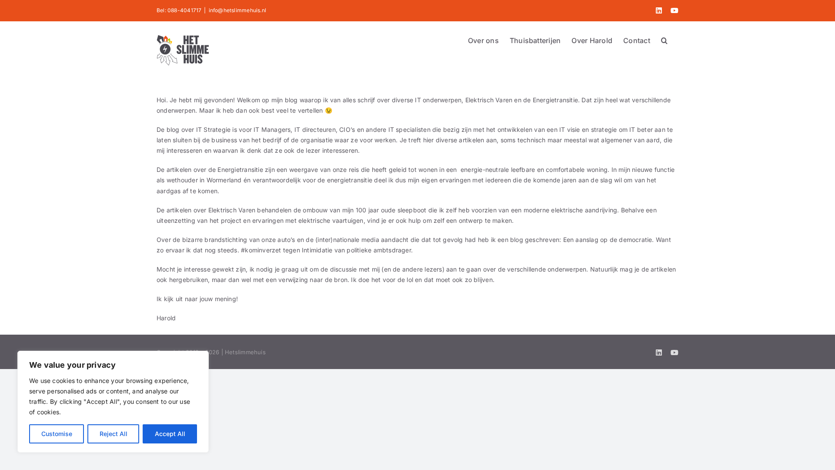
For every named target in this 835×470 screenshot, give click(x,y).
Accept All (170, 433)
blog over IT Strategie (199, 129)
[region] (113, 402)
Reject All (113, 433)
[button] (664, 39)
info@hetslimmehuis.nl (237, 10)
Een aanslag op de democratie (607, 239)
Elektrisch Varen (231, 210)
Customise (56, 433)
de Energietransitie (235, 169)
